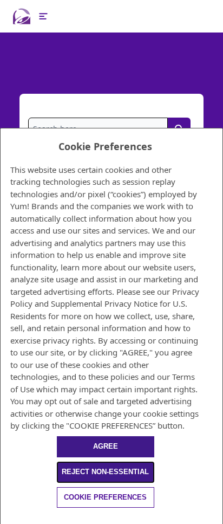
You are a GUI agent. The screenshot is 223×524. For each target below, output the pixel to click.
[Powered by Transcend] (5, 517)
